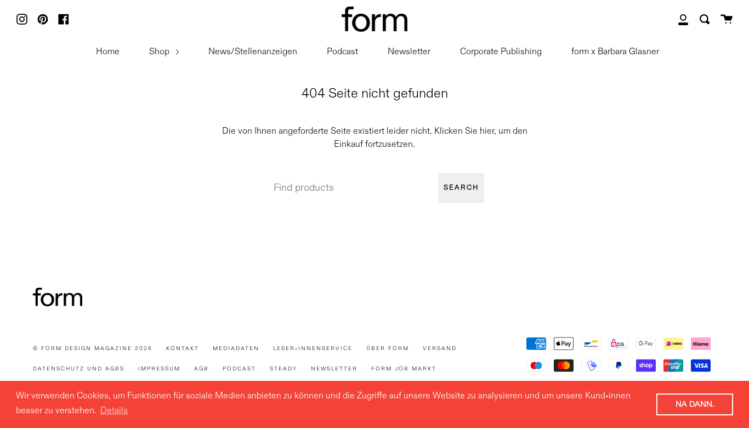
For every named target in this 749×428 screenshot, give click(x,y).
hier (487, 131)
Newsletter (409, 52)
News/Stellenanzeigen (252, 52)
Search (461, 187)
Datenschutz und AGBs (78, 369)
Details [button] (114, 411)
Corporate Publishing (501, 52)
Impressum (159, 369)
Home (108, 52)
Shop (160, 52)
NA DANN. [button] (695, 404)
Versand (440, 348)
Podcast (342, 52)
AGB (201, 369)
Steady (283, 369)
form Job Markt (403, 369)
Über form (387, 348)
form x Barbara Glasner (615, 52)
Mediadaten (236, 348)
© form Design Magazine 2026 (92, 348)
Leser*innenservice (313, 348)
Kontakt (182, 348)
